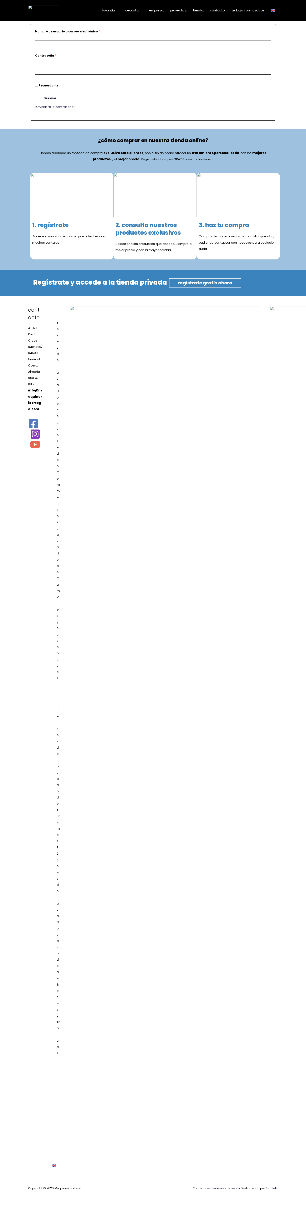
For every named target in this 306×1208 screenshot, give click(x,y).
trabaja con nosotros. (248, 10)
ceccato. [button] (132, 10)
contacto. (217, 10)
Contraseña (54, 55)
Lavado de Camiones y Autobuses (58, 603)
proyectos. (178, 10)
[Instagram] (35, 434)
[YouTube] (35, 444)
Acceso (50, 98)
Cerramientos (58, 497)
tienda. (198, 10)
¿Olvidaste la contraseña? (55, 107)
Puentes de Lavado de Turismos (58, 772)
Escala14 (272, 1188)
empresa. (156, 10)
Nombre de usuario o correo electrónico (76, 31)
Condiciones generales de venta (216, 1188)
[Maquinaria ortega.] (43, 10)
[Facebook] (33, 423)
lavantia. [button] (109, 10)
